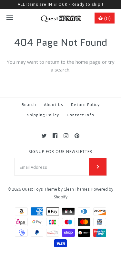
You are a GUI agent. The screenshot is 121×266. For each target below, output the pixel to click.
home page (88, 62)
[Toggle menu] (9, 18)
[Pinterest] (77, 135)
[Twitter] (44, 135)
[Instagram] (66, 135)
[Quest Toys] (60, 18)
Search (29, 104)
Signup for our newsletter (60, 151)
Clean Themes (76, 189)
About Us (53, 104)
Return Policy (85, 104)
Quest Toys (32, 189)
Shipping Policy (43, 115)
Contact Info (80, 115)
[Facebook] (55, 135)
